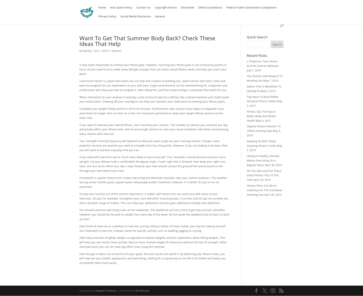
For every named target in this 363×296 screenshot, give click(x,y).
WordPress (142, 290)
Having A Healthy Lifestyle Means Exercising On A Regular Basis (263, 160)
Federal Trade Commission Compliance (251, 7)
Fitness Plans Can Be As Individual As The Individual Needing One (264, 190)
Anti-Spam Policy (121, 7)
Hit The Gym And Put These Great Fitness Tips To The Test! (264, 175)
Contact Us (143, 7)
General (160, 16)
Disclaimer (187, 7)
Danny (87, 51)
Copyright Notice (166, 7)
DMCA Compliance (210, 7)
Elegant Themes (106, 290)
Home (102, 7)
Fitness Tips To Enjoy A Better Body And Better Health (261, 116)
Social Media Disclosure (135, 16)
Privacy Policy (107, 16)
